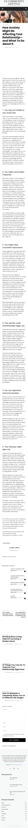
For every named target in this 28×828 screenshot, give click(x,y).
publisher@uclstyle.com (16, 764)
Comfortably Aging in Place (16, 784)
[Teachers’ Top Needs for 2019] (6, 570)
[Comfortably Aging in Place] (5, 786)
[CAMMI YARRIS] (3, 47)
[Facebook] (3, 560)
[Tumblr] (17, 560)
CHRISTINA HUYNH (9, 672)
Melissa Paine (14, 570)
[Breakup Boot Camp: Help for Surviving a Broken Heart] (14, 626)
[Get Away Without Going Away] (6, 584)
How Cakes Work (13, 777)
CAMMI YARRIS (8, 47)
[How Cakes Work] (5, 779)
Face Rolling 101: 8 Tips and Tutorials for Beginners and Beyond (20, 615)
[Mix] (23, 560)
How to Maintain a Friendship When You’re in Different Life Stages (13, 695)
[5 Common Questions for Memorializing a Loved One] (6, 591)
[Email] (13, 560)
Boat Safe (13, 596)
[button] (2, 9)
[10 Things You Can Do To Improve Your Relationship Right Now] (14, 654)
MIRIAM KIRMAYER (9, 700)
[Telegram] (20, 560)
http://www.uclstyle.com (14, 550)
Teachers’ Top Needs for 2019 (17, 568)
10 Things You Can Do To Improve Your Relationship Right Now (13, 667)
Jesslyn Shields (9, 644)
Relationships (6, 543)
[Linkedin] (10, 560)
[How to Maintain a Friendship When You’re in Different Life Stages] (14, 683)
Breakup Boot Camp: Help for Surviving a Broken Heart (12, 638)
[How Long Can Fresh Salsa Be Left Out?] (5, 793)
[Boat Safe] (6, 597)
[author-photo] (3, 644)
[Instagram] (14, 768)
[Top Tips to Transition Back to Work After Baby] (6, 577)
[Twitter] (7, 560)
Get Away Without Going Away (17, 582)
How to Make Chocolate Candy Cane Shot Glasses (7, 614)
